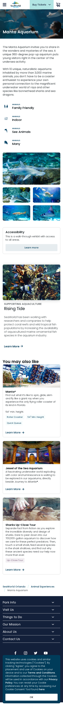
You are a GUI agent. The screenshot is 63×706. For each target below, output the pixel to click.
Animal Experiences (42, 586)
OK (31, 697)
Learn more (31, 247)
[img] (15, 653)
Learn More (11, 346)
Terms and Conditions (41, 672)
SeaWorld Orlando (14, 586)
